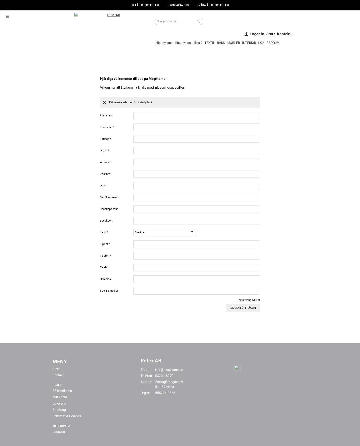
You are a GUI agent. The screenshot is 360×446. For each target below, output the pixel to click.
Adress (105, 162)
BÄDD (221, 42)
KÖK (261, 42)
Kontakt (284, 34)
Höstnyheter (164, 42)
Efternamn (107, 127)
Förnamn (106, 115)
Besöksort (106, 221)
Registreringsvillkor (248, 300)
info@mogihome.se (169, 369)
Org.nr (104, 150)
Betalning (59, 409)
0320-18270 (164, 375)
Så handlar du (62, 390)
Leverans (59, 403)
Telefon (105, 256)
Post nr (105, 174)
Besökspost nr (109, 209)
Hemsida (105, 279)
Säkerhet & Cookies (66, 416)
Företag (105, 139)
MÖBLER (233, 42)
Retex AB (151, 360)
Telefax (104, 267)
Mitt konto (59, 397)
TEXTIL (210, 42)
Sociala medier (109, 291)
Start (270, 34)
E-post (105, 244)
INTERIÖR (249, 42)
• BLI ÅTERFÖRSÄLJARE (145, 5)
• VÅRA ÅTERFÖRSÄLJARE (213, 5)
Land (104, 232)
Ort (102, 186)
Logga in (58, 431)
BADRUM (272, 42)
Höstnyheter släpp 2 (188, 42)
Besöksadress (109, 197)
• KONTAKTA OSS (178, 5)
